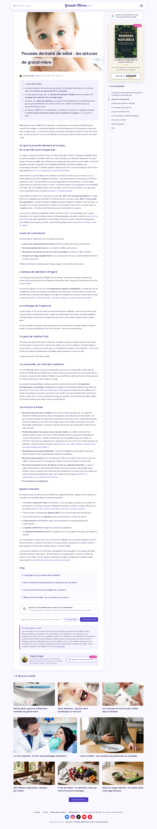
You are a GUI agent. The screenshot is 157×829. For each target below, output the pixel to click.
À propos (68, 822)
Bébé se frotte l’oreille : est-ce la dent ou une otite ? (46, 597)
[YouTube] (84, 817)
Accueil (37, 812)
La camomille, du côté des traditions (125, 116)
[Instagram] (73, 817)
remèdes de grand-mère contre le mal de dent (51, 560)
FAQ (113, 128)
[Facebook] (67, 817)
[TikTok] (78, 817)
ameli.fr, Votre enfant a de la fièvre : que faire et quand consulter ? (58, 509)
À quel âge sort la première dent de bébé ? (42, 575)
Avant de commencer (120, 99)
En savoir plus (59, 646)
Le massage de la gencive (121, 107)
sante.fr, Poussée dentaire (61, 191)
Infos (92, 822)
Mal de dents (74, 812)
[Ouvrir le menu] (142, 6)
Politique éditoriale (81, 822)
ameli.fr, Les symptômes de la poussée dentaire (49, 170)
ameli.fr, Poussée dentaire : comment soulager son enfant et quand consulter (60, 298)
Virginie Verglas (28, 76)
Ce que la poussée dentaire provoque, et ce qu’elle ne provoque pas (127, 94)
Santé (45, 812)
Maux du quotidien (58, 812)
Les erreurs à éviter (118, 120)
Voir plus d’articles (78, 800)
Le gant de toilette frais (120, 112)
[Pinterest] (90, 817)
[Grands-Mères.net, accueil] (78, 6)
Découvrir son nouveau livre (84, 658)
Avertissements (102, 822)
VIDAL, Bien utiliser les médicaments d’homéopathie (50, 390)
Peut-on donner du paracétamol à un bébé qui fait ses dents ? (50, 582)
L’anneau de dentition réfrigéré (123, 103)
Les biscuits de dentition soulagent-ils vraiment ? (45, 590)
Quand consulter (117, 124)
